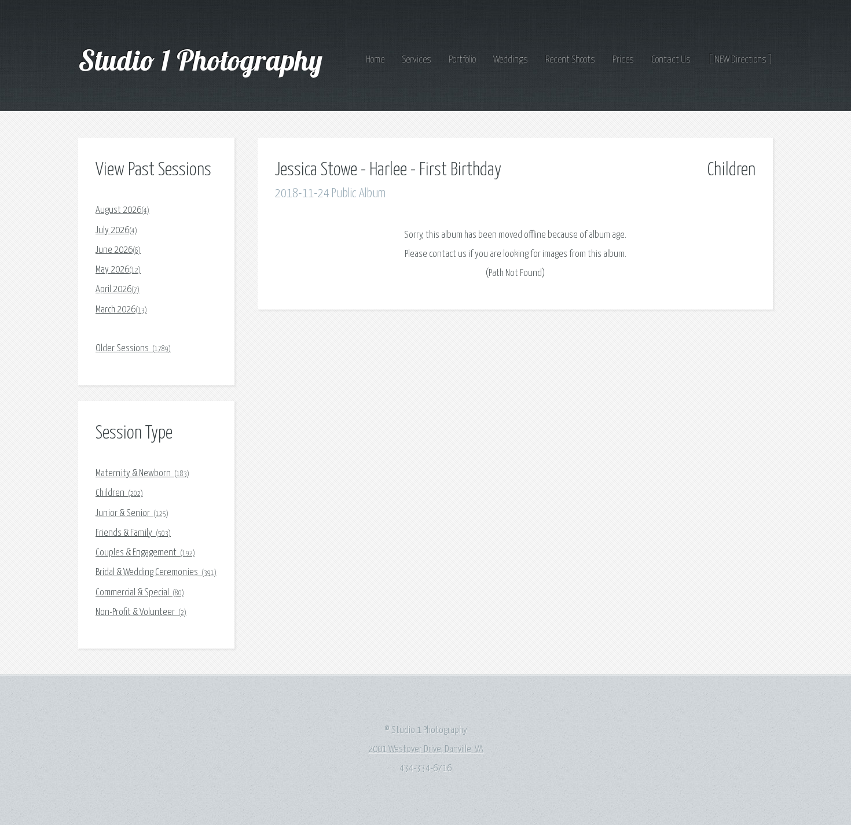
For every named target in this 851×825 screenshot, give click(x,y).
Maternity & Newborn (142, 473)
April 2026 (118, 289)
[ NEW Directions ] (740, 60)
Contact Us (671, 60)
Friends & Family (133, 533)
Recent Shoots (570, 60)
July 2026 (116, 230)
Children (119, 493)
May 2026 (118, 270)
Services (416, 60)
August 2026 (122, 210)
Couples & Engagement (145, 553)
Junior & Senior (132, 513)
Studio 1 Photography (203, 60)
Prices (623, 60)
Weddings (510, 60)
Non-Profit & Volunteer (141, 612)
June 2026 (118, 250)
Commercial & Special (140, 593)
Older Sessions (133, 348)
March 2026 (121, 310)
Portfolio (462, 60)
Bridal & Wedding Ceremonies (156, 572)
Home (375, 60)
